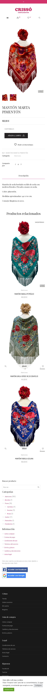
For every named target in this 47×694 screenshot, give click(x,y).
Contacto (5, 656)
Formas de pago (9, 537)
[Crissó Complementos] (23, 10)
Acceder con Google (16, 575)
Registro (5, 609)
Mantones (17, 156)
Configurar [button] (38, 685)
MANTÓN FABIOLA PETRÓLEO (24, 294)
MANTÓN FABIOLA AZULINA (24, 459)
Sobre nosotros (7, 602)
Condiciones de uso (10, 541)
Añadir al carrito (14, 135)
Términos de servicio (9, 649)
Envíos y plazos (9, 547)
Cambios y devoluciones (12, 551)
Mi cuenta (5, 606)
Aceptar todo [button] (9, 689)
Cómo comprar (9, 534)
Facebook (5, 668)
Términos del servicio (11, 544)
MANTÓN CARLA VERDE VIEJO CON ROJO (24, 376)
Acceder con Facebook (17, 569)
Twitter (4, 672)
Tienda (4, 599)
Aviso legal (8, 554)
